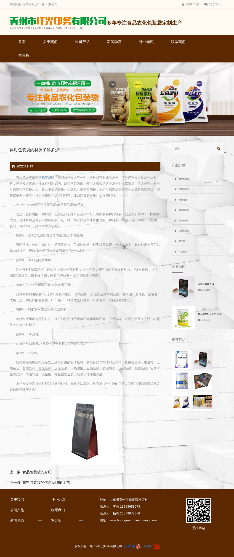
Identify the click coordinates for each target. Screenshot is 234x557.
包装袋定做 (184, 210)
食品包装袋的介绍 (37, 472)
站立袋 (182, 241)
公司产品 (82, 42)
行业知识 (146, 42)
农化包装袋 (184, 231)
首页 (22, 42)
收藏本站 (192, 4)
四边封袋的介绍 (206, 284)
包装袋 (46, 177)
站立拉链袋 (184, 220)
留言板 (23, 55)
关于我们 (50, 42)
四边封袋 (183, 251)
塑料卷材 (183, 200)
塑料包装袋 (184, 189)
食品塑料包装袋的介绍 (209, 314)
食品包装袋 (184, 179)
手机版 (147, 546)
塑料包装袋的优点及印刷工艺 (46, 482)
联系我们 (215, 4)
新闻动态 (114, 42)
